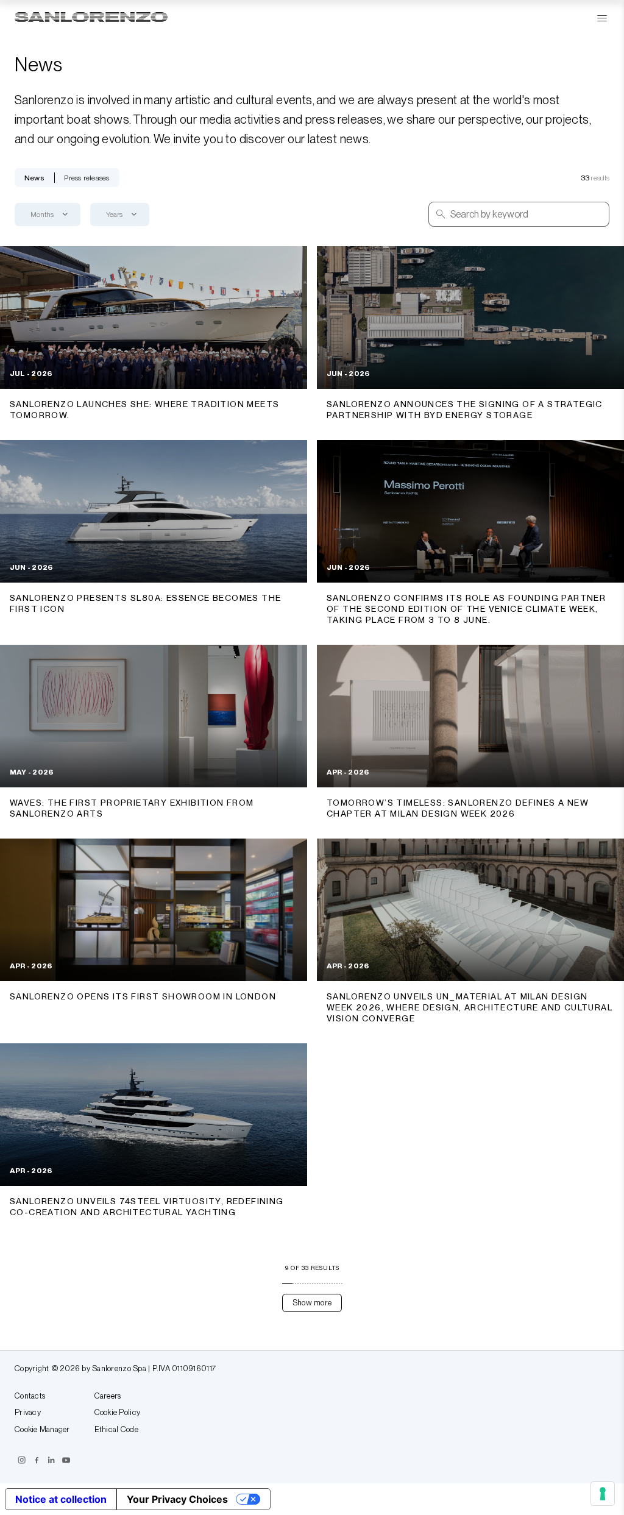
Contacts (30, 1396)
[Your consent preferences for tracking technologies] (602, 1493)
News (34, 178)
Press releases (86, 178)
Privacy (28, 1412)
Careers (107, 1396)
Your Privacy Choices (177, 1499)
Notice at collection (61, 1499)
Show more (312, 1302)
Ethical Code (116, 1429)
